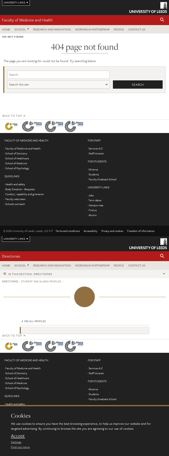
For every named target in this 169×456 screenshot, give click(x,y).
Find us (93, 210)
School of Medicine (16, 163)
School (20, 29)
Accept (18, 435)
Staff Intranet (96, 153)
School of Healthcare (17, 158)
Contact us (136, 29)
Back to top (12, 115)
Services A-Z (96, 148)
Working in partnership (92, 29)
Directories (11, 256)
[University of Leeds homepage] (148, 7)
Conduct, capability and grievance (24, 194)
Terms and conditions (67, 231)
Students (94, 174)
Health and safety (15, 184)
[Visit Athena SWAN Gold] (12, 126)
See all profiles (35, 321)
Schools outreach (15, 204)
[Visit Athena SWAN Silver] (33, 126)
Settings (16, 442)
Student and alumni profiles (41, 281)
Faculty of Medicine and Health (27, 20)
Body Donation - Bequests (20, 189)
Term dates (94, 200)
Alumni (93, 215)
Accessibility (90, 231)
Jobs (91, 195)
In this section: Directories (30, 274)
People (119, 29)
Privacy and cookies (112, 231)
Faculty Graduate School (102, 179)
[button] (162, 20)
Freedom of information (141, 231)
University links (14, 239)
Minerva (93, 169)
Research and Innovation (52, 29)
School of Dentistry (16, 153)
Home (6, 29)
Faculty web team (15, 199)
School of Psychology (17, 168)
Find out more (20, 447)
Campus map (96, 205)
